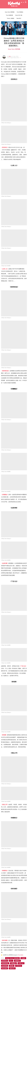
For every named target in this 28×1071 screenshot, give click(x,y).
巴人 (11, 960)
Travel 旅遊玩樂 (9, 15)
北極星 (23, 958)
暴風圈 (11, 965)
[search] (25, 1)
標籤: (3, 958)
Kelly (10, 56)
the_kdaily (20, 955)
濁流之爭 (12, 968)
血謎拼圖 (4, 965)
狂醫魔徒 (13, 963)
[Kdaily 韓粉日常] (14, 4)
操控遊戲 (4, 968)
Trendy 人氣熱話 (10, 18)
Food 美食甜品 (20, 12)
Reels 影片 (19, 18)
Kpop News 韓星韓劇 (9, 12)
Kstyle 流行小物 (18, 15)
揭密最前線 (5, 963)
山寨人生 (21, 963)
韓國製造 (17, 960)
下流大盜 (18, 965)
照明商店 (4, 960)
